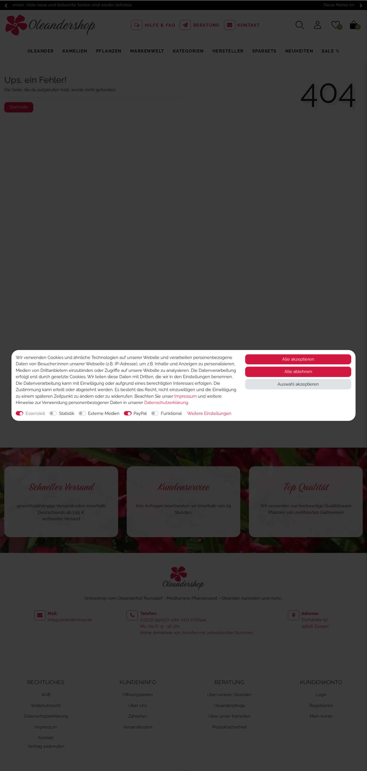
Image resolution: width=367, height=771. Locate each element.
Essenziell (35, 413)
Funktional (171, 413)
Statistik (66, 413)
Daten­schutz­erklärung (166, 402)
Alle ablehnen (298, 371)
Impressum (185, 396)
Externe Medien (104, 413)
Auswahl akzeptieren (298, 384)
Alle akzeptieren (298, 359)
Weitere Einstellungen (209, 413)
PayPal (140, 413)
